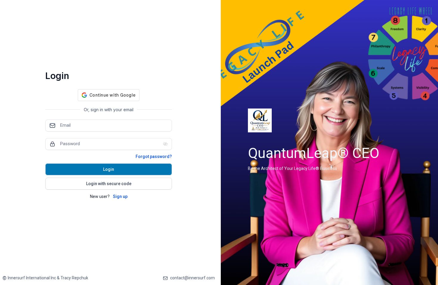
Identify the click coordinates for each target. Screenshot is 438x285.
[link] (45, 278)
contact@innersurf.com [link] (192, 277)
